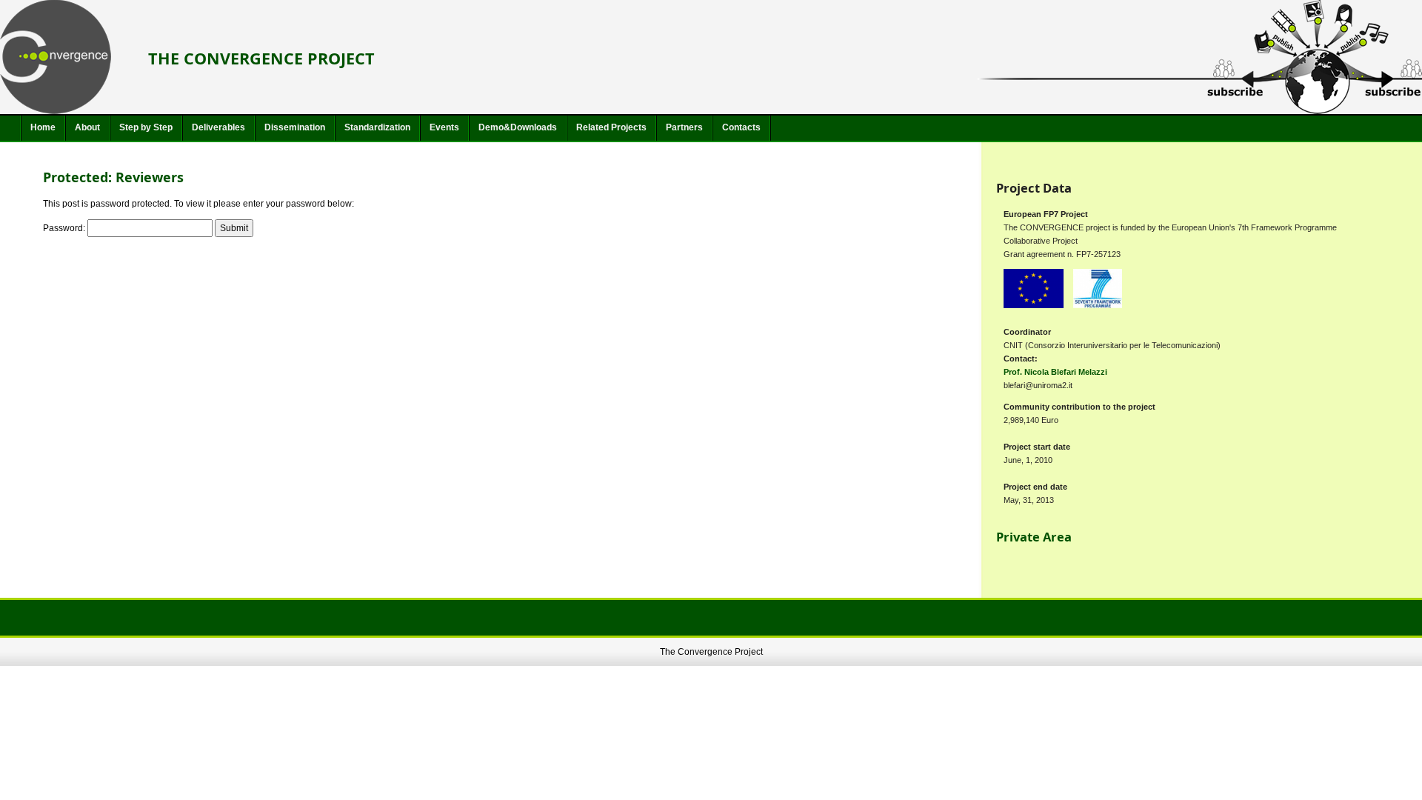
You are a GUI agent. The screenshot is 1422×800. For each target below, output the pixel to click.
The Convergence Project (261, 58)
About (87, 127)
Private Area (1034, 536)
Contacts (741, 127)
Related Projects (611, 127)
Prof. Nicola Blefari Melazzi (1055, 371)
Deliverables (218, 127)
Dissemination (294, 127)
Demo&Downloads (517, 127)
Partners (684, 127)
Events (444, 127)
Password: (65, 228)
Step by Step (146, 127)
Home (43, 127)
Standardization (377, 127)
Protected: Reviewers (113, 177)
